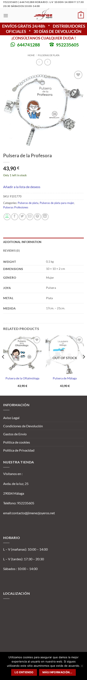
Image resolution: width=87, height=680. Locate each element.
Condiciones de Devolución (23, 426)
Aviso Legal (11, 418)
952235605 (67, 44)
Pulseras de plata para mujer (57, 203)
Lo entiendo (24, 672)
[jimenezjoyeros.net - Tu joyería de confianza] (43, 15)
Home (31, 55)
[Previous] (3, 365)
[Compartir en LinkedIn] (45, 216)
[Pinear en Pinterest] (37, 216)
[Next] (83, 365)
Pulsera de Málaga (65, 378)
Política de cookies (16, 442)
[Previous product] (47, 62)
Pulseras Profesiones (15, 207)
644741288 (28, 44)
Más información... (57, 672)
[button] (5, 15)
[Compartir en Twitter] (22, 216)
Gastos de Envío (15, 434)
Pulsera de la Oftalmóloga (22, 378)
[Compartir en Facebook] (14, 216)
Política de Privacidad (18, 450)
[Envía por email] (29, 216)
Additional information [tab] (22, 242)
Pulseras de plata (48, 55)
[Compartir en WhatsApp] (7, 216)
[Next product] (39, 62)
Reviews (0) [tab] (11, 250)
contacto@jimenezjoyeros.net (33, 513)
